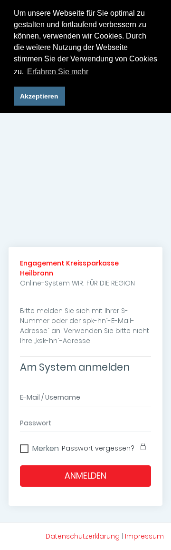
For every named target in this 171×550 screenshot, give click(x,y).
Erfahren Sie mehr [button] (57, 72)
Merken (45, 447)
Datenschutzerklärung (83, 536)
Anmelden (85, 475)
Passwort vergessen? (98, 448)
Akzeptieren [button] (39, 96)
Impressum (144, 536)
